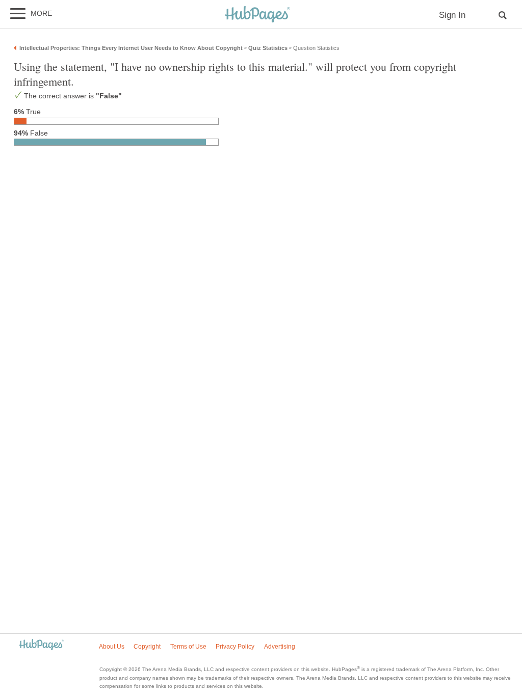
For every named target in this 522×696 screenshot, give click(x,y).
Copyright (147, 646)
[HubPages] (257, 15)
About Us (111, 646)
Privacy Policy (235, 646)
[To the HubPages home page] (41, 645)
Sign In (452, 15)
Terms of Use (188, 646)
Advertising (279, 646)
